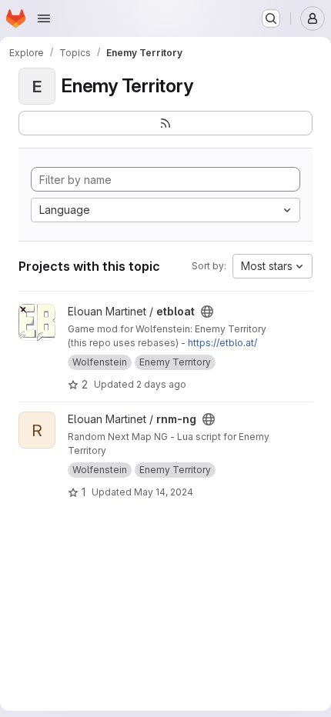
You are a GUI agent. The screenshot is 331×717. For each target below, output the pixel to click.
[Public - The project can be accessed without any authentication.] (207, 311)
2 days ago (161, 384)
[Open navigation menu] (44, 18)
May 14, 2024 (163, 492)
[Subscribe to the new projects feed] (165, 123)
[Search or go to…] (271, 18)
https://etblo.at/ (222, 342)
